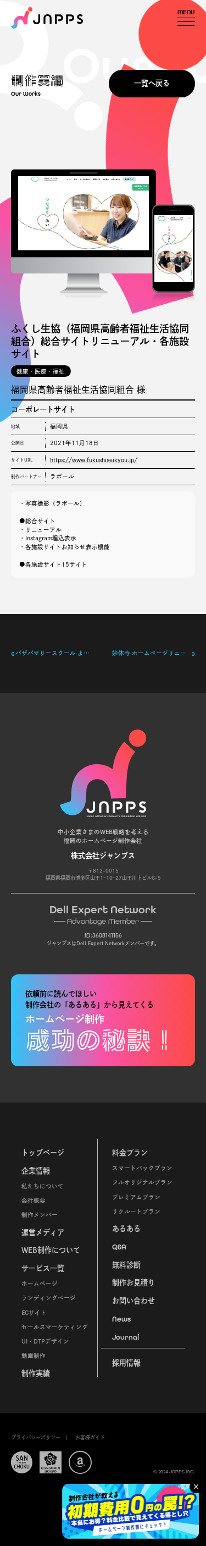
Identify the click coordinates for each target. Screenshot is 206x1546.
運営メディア (42, 1232)
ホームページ (39, 1283)
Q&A (119, 1247)
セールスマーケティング (54, 1327)
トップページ (42, 1152)
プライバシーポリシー (35, 1437)
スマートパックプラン (142, 1168)
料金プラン (130, 1152)
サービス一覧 (42, 1268)
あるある (126, 1228)
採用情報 (126, 1363)
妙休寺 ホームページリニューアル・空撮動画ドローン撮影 (152, 653)
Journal (125, 1337)
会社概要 (33, 1200)
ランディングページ (48, 1298)
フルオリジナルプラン (142, 1182)
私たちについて (42, 1186)
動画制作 (33, 1355)
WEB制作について (50, 1250)
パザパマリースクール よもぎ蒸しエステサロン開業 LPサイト (54, 653)
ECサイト (34, 1312)
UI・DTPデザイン (45, 1341)
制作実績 (35, 1373)
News (121, 1319)
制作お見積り (133, 1282)
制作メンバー (39, 1215)
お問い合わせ (133, 1300)
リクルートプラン (136, 1211)
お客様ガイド (90, 1437)
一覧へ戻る (152, 83)
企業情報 (35, 1171)
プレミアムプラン (136, 1197)
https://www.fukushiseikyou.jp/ (93, 460)
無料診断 (126, 1265)
